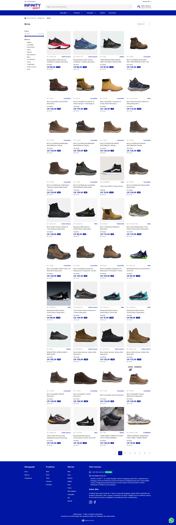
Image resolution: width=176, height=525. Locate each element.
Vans (28, 69)
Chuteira (49, 481)
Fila (69, 498)
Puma (29, 62)
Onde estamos (31, 1)
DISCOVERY (31, 47)
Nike (28, 57)
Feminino (49, 485)
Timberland (30, 64)
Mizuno (70, 478)
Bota (47, 475)
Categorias (28, 478)
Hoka (28, 50)
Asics (69, 475)
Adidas (29, 42)
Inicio (26, 472)
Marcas (26, 475)
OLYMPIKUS (31, 59)
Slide (47, 472)
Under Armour (31, 67)
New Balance (31, 55)
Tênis (48, 478)
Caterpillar (30, 45)
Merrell (29, 52)
